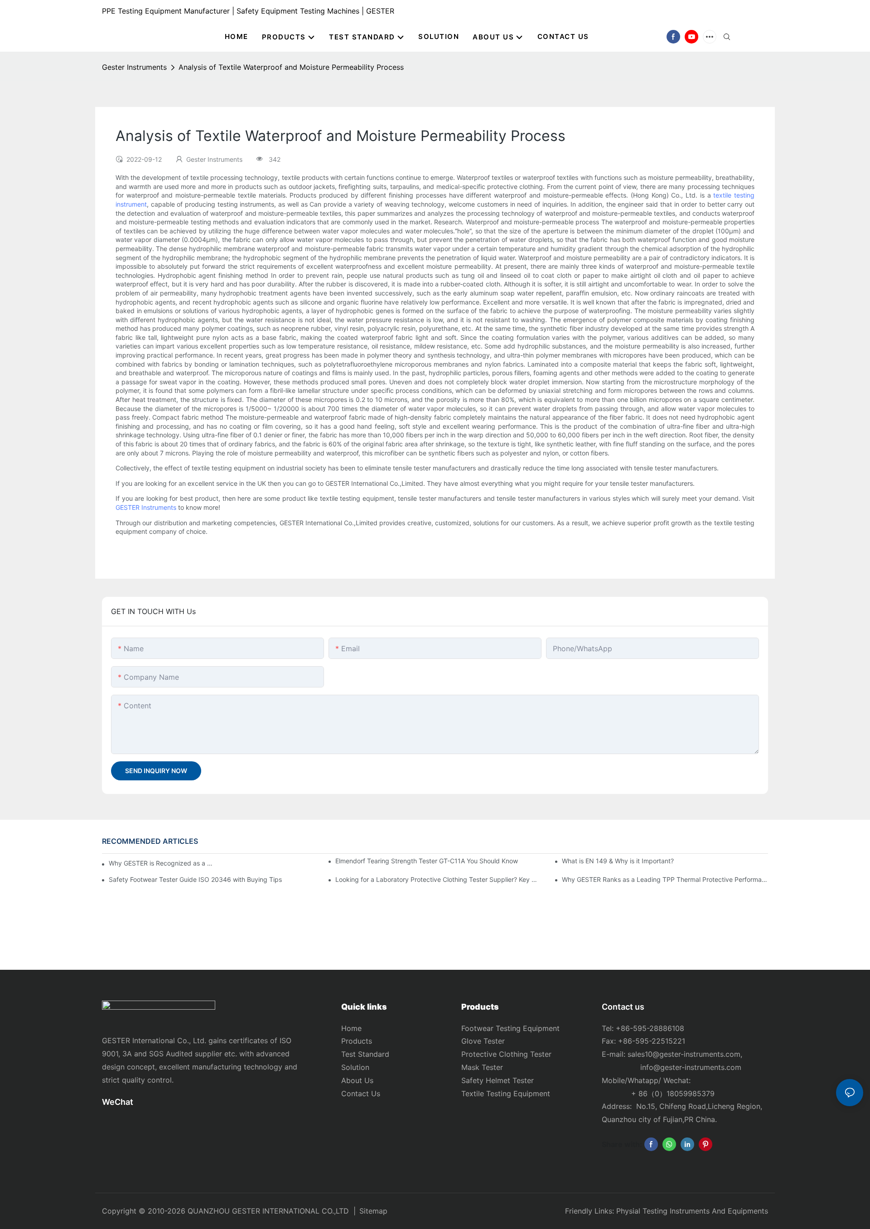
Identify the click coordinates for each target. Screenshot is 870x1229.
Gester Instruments (134, 67)
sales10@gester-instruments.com (684, 1054)
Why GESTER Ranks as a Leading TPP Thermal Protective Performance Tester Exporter (665, 879)
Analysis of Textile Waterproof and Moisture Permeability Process (291, 67)
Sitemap (373, 1210)
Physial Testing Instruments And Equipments (692, 1210)
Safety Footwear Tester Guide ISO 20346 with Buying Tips (195, 879)
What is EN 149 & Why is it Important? (618, 861)
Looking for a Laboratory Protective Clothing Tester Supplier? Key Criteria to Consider (438, 879)
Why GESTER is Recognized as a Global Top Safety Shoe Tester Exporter (161, 863)
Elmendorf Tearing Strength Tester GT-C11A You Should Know (426, 861)
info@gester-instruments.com (688, 1067)
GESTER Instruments (146, 507)
